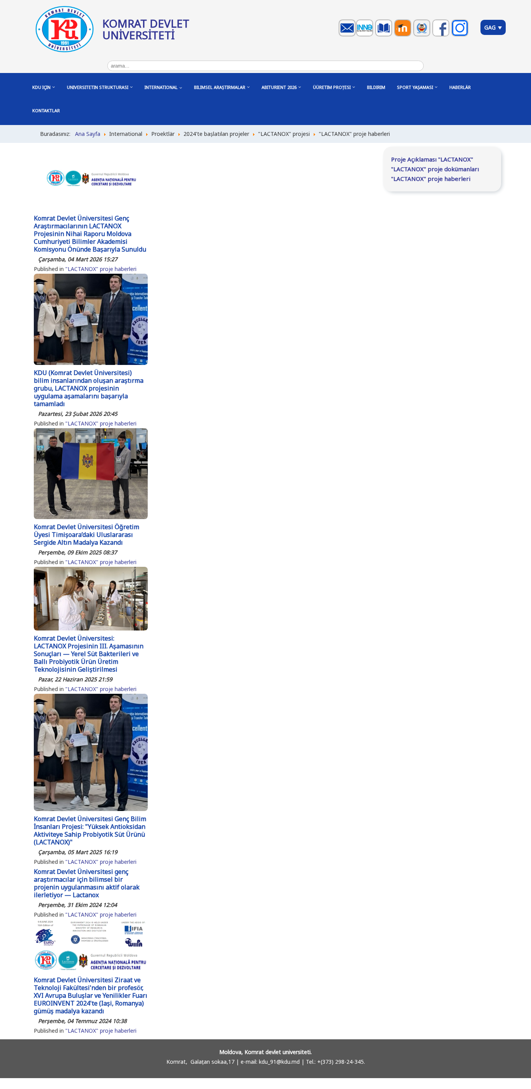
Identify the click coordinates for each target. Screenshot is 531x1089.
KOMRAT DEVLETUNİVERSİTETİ (145, 29)
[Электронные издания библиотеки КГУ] (384, 35)
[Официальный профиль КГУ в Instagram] (461, 35)
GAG (490, 27)
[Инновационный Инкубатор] (365, 35)
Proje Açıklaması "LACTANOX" (432, 159)
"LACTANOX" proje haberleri (100, 269)
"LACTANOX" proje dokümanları (435, 169)
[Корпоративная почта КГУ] (348, 35)
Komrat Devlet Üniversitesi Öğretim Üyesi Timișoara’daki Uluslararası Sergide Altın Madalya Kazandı (86, 535)
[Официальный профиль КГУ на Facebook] (442, 35)
